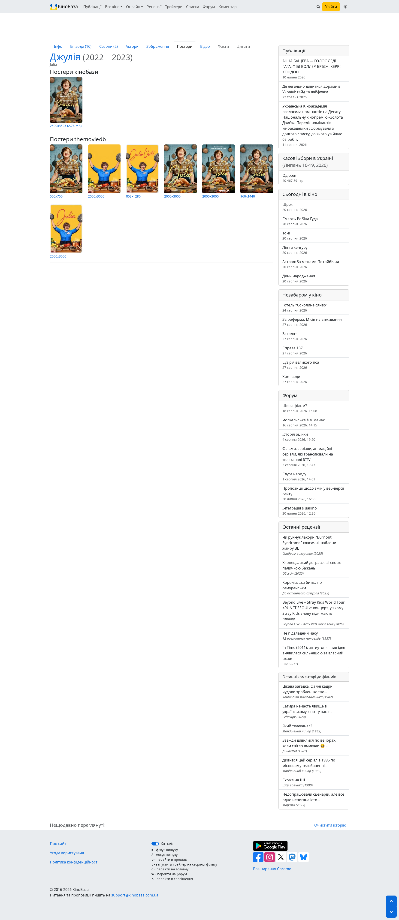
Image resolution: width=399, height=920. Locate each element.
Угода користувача (67, 852)
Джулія (91, 56)
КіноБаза (67, 6)
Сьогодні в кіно (299, 194)
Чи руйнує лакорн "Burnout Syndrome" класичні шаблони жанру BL (309, 545)
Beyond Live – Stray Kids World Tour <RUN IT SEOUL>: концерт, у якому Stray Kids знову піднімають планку (313, 613)
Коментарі (228, 6)
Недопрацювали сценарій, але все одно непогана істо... (313, 799)
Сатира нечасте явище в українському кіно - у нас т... (307, 711)
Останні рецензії (301, 527)
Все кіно (112, 6)
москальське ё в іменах (303, 422)
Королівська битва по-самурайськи (305, 587)
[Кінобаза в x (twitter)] (281, 856)
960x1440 (247, 196)
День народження (298, 278)
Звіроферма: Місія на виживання (312, 322)
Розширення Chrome (272, 868)
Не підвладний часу (306, 636)
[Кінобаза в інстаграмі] (270, 856)
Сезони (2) (108, 46)
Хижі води (294, 379)
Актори (132, 46)
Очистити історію (330, 825)
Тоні (294, 235)
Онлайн (133, 6)
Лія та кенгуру (295, 250)
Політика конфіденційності (74, 862)
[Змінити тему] (345, 6)
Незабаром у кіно (302, 295)
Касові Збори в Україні (307, 161)
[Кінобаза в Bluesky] (303, 856)
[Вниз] (391, 912)
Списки (192, 6)
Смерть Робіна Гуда (300, 221)
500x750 (56, 196)
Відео (205, 46)
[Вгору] (391, 901)
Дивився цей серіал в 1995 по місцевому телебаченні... (308, 765)
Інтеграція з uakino (299, 510)
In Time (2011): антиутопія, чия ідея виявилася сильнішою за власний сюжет (313, 655)
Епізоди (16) (80, 46)
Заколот (294, 336)
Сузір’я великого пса (300, 365)
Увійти (331, 6)
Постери (184, 46)
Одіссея (293, 178)
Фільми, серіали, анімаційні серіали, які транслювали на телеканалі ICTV (307, 456)
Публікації (92, 6)
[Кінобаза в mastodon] (292, 856)
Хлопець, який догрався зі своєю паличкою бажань (311, 567)
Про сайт (58, 843)
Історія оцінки (298, 437)
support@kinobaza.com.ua (134, 895)
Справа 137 (294, 350)
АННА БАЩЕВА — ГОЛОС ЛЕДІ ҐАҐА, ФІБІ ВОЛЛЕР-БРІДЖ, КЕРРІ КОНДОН (311, 68)
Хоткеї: (167, 843)
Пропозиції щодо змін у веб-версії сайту (313, 493)
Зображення (157, 46)
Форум (209, 6)
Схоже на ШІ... (297, 782)
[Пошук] (318, 6)
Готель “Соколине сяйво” (304, 307)
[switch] (155, 843)
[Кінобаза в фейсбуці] (258, 856)
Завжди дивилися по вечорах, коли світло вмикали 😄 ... (309, 745)
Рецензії (154, 6)
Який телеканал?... (301, 728)
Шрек (294, 207)
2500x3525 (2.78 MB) (66, 125)
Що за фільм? (299, 408)
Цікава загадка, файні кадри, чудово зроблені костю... (307, 691)
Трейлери (173, 6)
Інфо (58, 46)
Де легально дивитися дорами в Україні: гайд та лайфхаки (311, 91)
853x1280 (133, 196)
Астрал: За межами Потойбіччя (310, 264)
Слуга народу (298, 476)
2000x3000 (96, 196)
